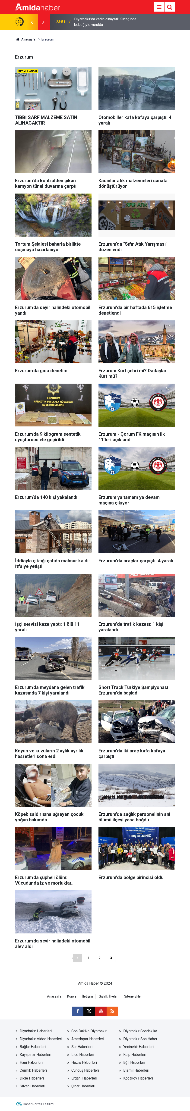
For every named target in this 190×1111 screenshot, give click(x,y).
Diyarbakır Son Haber (140, 1039)
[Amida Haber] (37, 6)
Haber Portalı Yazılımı (38, 1104)
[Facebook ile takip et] (77, 1011)
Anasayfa (28, 39)
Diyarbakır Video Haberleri (41, 1039)
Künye (71, 996)
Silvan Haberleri (32, 1086)
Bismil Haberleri (136, 1070)
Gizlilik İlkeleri (108, 996)
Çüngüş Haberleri (85, 1070)
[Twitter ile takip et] (89, 1011)
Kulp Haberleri (134, 1054)
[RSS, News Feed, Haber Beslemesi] (112, 1011)
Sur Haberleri (81, 1047)
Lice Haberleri (82, 1054)
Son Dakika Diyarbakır (89, 1031)
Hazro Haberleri (84, 1062)
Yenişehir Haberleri (138, 1047)
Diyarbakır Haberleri (36, 1031)
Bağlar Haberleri (33, 1047)
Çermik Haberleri (33, 1070)
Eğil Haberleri (134, 1062)
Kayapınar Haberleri (35, 1054)
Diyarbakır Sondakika (140, 1031)
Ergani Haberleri (84, 1078)
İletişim (87, 996)
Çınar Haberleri (83, 1086)
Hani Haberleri (31, 1062)
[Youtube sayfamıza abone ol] (101, 1011)
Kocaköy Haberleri (138, 1078)
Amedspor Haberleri (87, 1039)
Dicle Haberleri (32, 1078)
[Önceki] (77, 958)
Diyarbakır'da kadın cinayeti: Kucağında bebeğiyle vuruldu (105, 22)
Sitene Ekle (132, 996)
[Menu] (159, 7)
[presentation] (32, 22)
